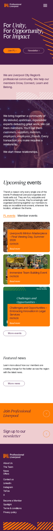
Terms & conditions (12, 508)
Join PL (12, 50)
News (6, 471)
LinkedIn (7, 483)
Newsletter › (33, 50)
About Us (8, 463)
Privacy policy (10, 512)
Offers (6, 473)
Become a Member (12, 500)
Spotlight (7, 504)
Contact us (8, 479)
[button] (45, 5)
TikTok (6, 491)
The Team (8, 467)
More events (14, 333)
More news (14, 383)
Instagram (8, 487)
